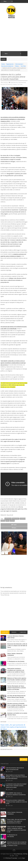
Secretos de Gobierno (7, 66)
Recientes (14, 632)
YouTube (23, 66)
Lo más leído (5, 632)
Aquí (23, 858)
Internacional (19, 64)
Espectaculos (9, 64)
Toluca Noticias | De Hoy (20, 854)
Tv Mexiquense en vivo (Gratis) (15, 661)
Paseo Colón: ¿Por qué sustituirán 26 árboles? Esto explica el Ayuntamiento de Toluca (13, 727)
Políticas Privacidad (11, 858)
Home (3, 64)
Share (14, 528)
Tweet (14, 524)
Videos (17, 66)
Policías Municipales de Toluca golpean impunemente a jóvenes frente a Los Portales (16, 687)
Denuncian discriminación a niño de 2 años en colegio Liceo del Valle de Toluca (17, 645)
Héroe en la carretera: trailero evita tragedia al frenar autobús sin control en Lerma (16, 802)
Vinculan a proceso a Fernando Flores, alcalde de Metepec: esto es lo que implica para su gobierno (17, 705)
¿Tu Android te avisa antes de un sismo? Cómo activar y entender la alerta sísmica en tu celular (16, 785)
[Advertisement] (14, 35)
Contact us (24, 759)
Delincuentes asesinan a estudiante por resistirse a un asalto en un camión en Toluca (15, 670)
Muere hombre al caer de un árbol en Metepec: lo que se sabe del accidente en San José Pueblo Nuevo (16, 777)
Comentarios (23, 632)
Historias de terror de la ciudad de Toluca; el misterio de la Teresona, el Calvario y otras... (16, 843)
